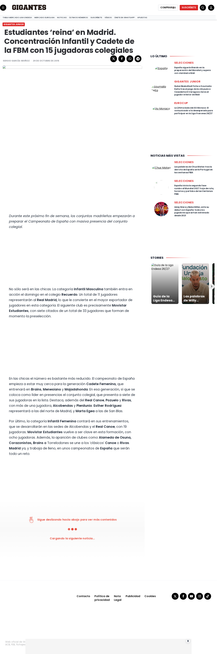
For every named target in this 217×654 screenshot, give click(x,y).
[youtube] (191, 596)
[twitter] (175, 596)
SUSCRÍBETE (189, 7)
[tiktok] (207, 596)
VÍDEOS (108, 17)
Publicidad (133, 596)
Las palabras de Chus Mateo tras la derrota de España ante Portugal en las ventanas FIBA (193, 169)
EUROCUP (181, 103)
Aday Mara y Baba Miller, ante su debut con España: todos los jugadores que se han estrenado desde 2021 (191, 211)
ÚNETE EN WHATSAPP (124, 17)
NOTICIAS (62, 17)
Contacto (83, 596)
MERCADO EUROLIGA (44, 17)
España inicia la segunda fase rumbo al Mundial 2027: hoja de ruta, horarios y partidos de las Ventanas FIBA (194, 189)
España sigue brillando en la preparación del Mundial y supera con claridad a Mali (192, 70)
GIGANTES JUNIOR (14, 24)
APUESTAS (142, 17)
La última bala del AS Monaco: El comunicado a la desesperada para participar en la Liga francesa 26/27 (193, 110)
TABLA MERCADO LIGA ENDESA (17, 17)
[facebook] (121, 58)
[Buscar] (203, 8)
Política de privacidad (102, 598)
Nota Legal (117, 598)
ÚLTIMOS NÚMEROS (78, 17)
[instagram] (199, 596)
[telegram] (138, 58)
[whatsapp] (129, 58)
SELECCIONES (184, 63)
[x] (113, 58)
